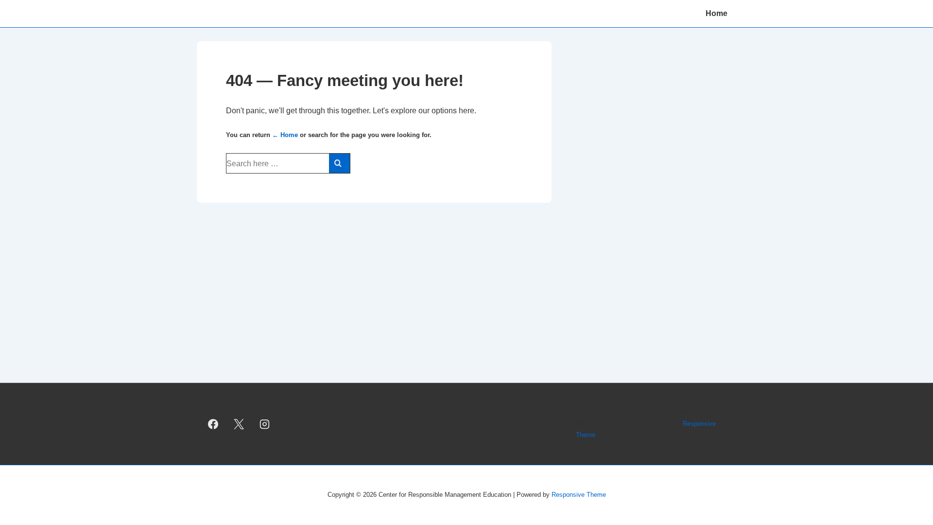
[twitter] (239, 424)
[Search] (339, 163)
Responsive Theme (579, 494)
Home (716, 13)
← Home (285, 135)
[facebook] (213, 424)
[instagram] (265, 424)
